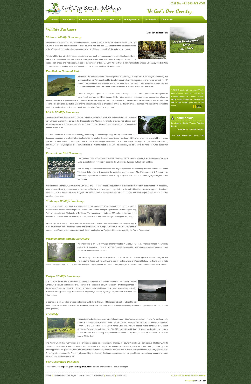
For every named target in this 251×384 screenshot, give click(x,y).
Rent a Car (115, 19)
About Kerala (59, 375)
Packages (72, 375)
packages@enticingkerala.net (76, 367)
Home (48, 375)
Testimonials (151, 19)
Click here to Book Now (157, 33)
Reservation (84, 375)
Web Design (190, 381)
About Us (110, 375)
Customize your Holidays (92, 19)
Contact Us (167, 19)
